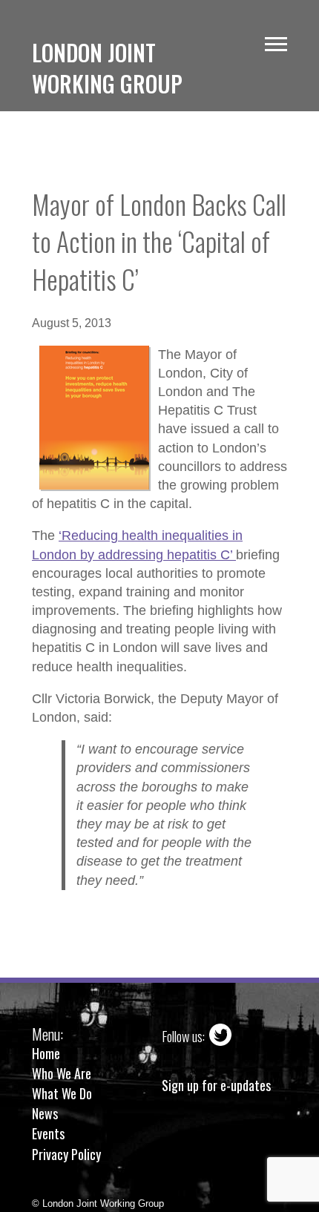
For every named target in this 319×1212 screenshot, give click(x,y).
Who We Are (61, 1073)
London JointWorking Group (107, 68)
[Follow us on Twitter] (220, 1037)
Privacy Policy (66, 1154)
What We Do (62, 1093)
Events (48, 1133)
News (45, 1113)
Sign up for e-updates (216, 1085)
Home (46, 1053)
